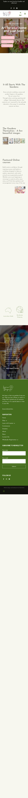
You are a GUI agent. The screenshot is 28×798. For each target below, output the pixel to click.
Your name (5, 464)
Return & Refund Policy (7, 423)
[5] (15, 386)
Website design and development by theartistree (14, 501)
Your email (5, 472)
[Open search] (20, 12)
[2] (11, 386)
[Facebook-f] (11, 8)
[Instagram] (14, 8)
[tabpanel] (12, 366)
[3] (12, 386)
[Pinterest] (17, 8)
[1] (9, 386)
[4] (14, 386)
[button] (4, 149)
